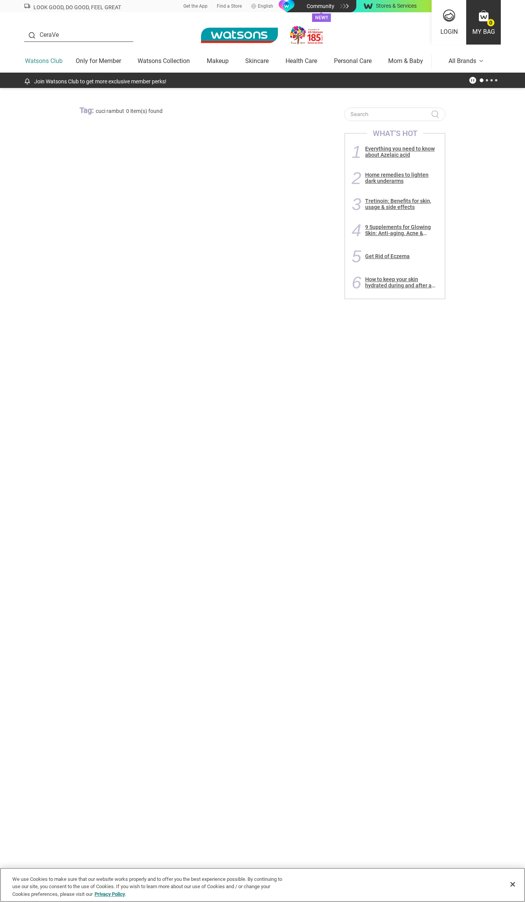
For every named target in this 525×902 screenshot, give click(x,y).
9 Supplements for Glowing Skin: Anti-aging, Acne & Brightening (398, 230)
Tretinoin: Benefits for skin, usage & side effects (398, 204)
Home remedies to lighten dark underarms (397, 178)
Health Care (301, 61)
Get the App (195, 6)
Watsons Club (44, 61)
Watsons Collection (164, 61)
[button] (483, 22)
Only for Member (98, 61)
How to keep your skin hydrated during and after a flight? (398, 282)
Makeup (218, 61)
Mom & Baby (405, 61)
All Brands (462, 61)
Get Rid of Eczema (387, 256)
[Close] (512, 884)
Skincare (257, 61)
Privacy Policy (110, 894)
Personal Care (353, 61)
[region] (262, 885)
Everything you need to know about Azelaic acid (400, 152)
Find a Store (229, 6)
